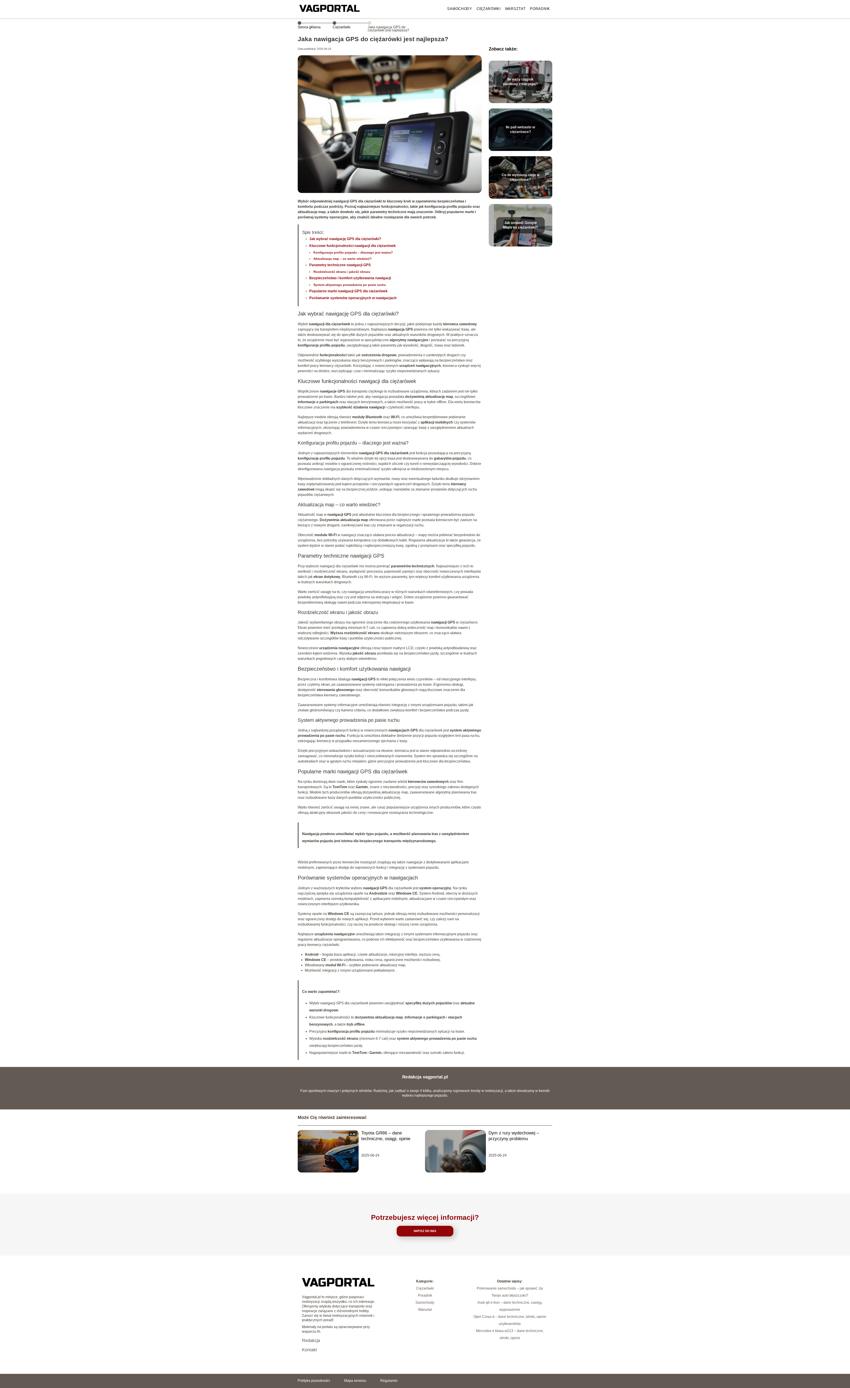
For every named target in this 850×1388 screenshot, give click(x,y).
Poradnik (540, 9)
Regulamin (389, 1380)
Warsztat (515, 9)
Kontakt (309, 1349)
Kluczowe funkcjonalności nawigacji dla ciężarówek (352, 246)
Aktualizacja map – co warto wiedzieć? (342, 258)
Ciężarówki (489, 9)
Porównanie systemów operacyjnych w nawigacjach (353, 298)
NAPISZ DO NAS (425, 1231)
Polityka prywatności (314, 1380)
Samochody (459, 9)
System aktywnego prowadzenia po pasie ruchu (349, 285)
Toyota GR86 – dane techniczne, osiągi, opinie (385, 1135)
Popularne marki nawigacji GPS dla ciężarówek (348, 291)
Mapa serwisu (355, 1380)
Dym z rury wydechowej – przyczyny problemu (514, 1135)
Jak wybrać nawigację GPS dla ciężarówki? (345, 239)
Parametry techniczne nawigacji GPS (340, 265)
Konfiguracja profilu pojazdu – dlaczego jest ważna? (353, 252)
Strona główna (309, 27)
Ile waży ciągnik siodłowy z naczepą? (520, 81)
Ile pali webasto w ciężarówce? (520, 129)
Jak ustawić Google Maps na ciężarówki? (520, 225)
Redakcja (311, 1340)
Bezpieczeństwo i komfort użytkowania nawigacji (350, 278)
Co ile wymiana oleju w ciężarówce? (520, 177)
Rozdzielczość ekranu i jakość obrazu (341, 271)
